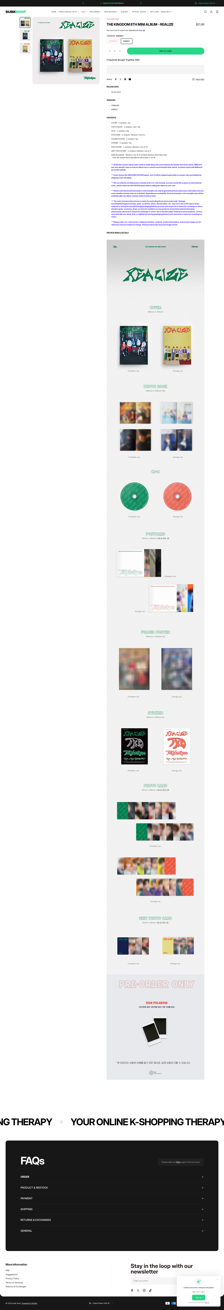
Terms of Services (14, 1282)
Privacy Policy (12, 1278)
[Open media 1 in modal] (66, 50)
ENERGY (126, 41)
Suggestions (12, 1274)
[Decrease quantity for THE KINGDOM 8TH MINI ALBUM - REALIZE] (109, 51)
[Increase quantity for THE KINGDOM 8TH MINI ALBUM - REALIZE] (120, 51)
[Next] (140, 3)
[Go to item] (25, 22)
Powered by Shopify (29, 1303)
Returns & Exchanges (16, 1286)
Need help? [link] (200, 79)
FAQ (7, 1270)
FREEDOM (113, 41)
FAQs (178, 1162)
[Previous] (83, 3)
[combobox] (206, 3)
